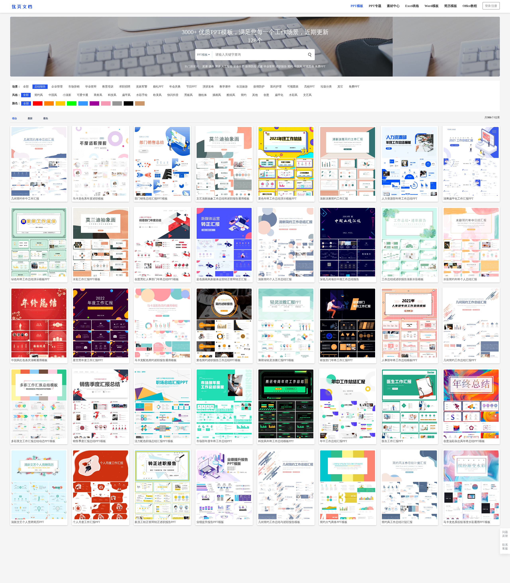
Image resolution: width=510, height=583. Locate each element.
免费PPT (320, 66)
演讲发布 (208, 86)
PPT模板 (357, 6)
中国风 (298, 66)
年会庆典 (174, 86)
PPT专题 (375, 6)
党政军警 (141, 86)
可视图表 (308, 66)
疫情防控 (250, 66)
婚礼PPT (158, 86)
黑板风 (188, 94)
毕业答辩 (269, 66)
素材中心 (393, 6)
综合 (14, 118)
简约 (290, 66)
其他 (255, 94)
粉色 (106, 103)
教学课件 (225, 86)
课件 (211, 66)
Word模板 (432, 6)
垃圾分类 (326, 86)
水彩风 (293, 94)
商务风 (98, 94)
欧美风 (157, 94)
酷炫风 (231, 94)
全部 (26, 86)
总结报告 (40, 86)
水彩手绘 (141, 94)
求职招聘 (124, 86)
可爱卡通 (82, 94)
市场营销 (73, 86)
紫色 (94, 103)
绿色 (72, 103)
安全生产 (238, 66)
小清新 (67, 94)
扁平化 (279, 94)
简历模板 (450, 6)
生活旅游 (242, 86)
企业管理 (57, 86)
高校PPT (309, 86)
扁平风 (126, 94)
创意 (266, 94)
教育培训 (107, 86)
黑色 (128, 103)
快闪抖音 (172, 94)
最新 (30, 118)
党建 (260, 66)
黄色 (60, 103)
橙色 (49, 103)
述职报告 (281, 66)
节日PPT (191, 86)
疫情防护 (259, 86)
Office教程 (470, 6)
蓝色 (83, 103)
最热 (45, 118)
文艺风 (307, 94)
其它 (340, 86)
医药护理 (275, 86)
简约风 (38, 94)
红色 (37, 103)
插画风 (217, 94)
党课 (205, 66)
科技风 (112, 94)
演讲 (218, 66)
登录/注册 (491, 5)
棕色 (140, 103)
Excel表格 (412, 6)
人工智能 (226, 66)
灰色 (117, 103)
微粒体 (202, 94)
